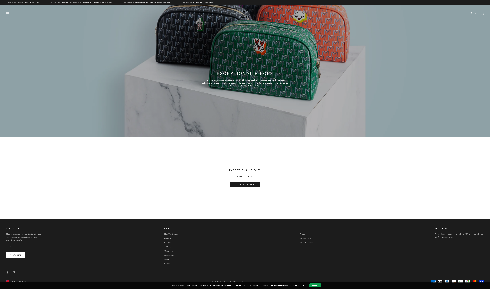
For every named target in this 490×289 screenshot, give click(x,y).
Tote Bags (168, 247)
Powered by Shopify (238, 281)
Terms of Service (306, 242)
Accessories (169, 255)
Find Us (167, 263)
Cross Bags (168, 251)
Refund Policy (305, 238)
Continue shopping (245, 184)
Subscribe (16, 255)
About (166, 259)
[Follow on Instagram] (14, 272)
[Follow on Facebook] (7, 272)
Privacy (302, 234)
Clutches (168, 242)
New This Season (171, 234)
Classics (167, 238)
